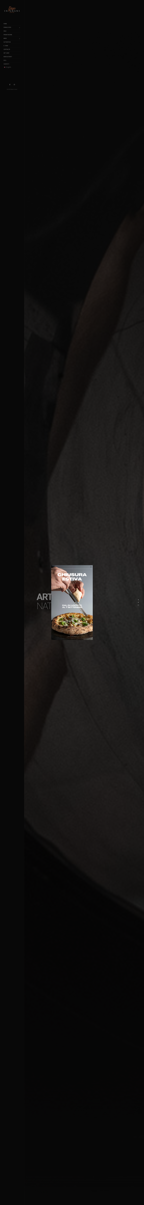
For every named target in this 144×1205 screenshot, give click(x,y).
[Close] (91, 567)
